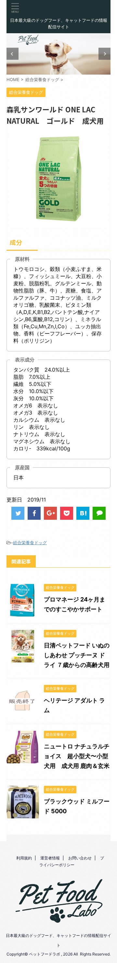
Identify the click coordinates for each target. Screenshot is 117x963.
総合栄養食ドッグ (30, 542)
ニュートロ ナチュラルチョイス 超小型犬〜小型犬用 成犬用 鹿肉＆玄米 (77, 756)
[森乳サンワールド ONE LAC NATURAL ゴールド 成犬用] (82, 513)
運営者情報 (50, 858)
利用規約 (24, 858)
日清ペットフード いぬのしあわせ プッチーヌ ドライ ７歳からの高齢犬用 (77, 655)
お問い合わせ (80, 858)
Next (104, 54)
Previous (12, 54)
